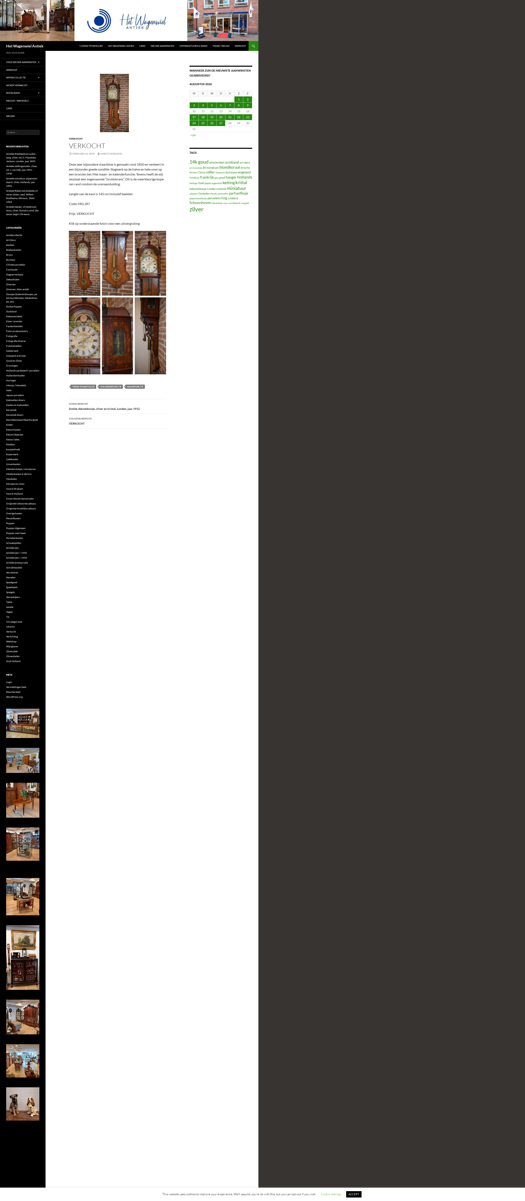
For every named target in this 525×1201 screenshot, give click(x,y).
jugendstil (217, 183)
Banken (10, 244)
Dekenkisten (12, 279)
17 (194, 117)
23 (247, 117)
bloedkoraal (229, 167)
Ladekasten (12, 459)
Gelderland (12, 350)
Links (142, 46)
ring (224, 198)
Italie (8, 390)
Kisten (9, 424)
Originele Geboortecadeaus (21, 503)
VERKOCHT (80, 421)
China (201, 172)
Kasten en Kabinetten (17, 405)
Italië (201, 183)
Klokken (10, 444)
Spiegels (10, 592)
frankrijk (207, 177)
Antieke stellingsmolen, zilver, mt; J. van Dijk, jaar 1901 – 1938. (22, 170)
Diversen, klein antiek (17, 289)
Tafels (9, 602)
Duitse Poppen (14, 306)
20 (221, 117)
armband (232, 162)
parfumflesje (238, 193)
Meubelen (11, 478)
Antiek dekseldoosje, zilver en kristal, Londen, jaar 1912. (104, 406)
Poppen (10, 523)
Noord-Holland (14, 493)
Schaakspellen (13, 542)
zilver (196, 209)
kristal (241, 182)
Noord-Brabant (14, 488)
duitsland (231, 172)
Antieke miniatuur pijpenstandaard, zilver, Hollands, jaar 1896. (22, 182)
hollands (244, 176)
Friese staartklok (83, 386)
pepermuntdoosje (198, 198)
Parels (213, 193)
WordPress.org (14, 696)
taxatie (9, 607)
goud (222, 177)
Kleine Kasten (13, 429)
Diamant (220, 172)
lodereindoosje (198, 188)
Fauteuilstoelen (14, 326)
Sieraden (11, 577)
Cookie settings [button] (331, 1194)
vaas (225, 203)
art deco (245, 162)
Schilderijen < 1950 (16, 557)
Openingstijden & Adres (193, 46)
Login (9, 682)
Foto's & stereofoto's (17, 331)
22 (238, 117)
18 (203, 117)
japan (208, 183)
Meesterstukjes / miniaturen (21, 469)
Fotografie (11, 336)
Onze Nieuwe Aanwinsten (21, 62)
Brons (9, 254)
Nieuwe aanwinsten (162, 46)
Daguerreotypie (14, 274)
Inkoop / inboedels (17, 100)
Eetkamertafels (14, 316)
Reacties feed (13, 691)
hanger (231, 177)
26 (211, 123)
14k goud (199, 162)
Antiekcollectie (16, 77)
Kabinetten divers (15, 400)
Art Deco (11, 240)
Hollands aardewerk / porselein (22, 370)
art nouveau (195, 167)
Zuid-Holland (13, 661)
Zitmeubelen (13, 656)
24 (194, 123)
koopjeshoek (13, 449)
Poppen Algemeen (16, 528)
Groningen (12, 365)
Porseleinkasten (14, 538)
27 (221, 123)
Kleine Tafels (12, 439)
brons (193, 172)
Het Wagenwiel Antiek (24, 46)
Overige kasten (14, 513)
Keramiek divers (14, 414)
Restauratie (13, 93)
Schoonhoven (200, 202)
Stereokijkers (13, 597)
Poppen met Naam (16, 533)
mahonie (221, 188)
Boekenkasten (13, 249)
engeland (244, 172)
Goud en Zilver (14, 360)
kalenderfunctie (110, 386)
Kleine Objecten (14, 434)
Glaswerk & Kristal (16, 355)
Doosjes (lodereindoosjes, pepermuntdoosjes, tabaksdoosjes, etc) (22, 298)
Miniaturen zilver (15, 483)
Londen (211, 188)
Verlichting (12, 636)
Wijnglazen (12, 646)
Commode (11, 269)
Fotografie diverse (16, 341)
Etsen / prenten (14, 321)
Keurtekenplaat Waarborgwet (22, 419)
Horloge (193, 183)
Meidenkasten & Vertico (19, 474)
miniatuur (236, 188)
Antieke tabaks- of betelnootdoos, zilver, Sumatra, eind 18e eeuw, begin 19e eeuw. (22, 210)
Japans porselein (15, 395)
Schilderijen (12, 547)
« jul (193, 135)
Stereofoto (217, 203)
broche (245, 167)
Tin (8, 616)
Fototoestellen (14, 345)
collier (210, 172)
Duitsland (11, 311)
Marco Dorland (111, 153)
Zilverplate (12, 651)
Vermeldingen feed (16, 687)
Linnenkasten (13, 464)
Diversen (11, 284)
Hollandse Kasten (15, 375)
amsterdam (217, 162)
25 (203, 123)
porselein (214, 198)
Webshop (240, 46)
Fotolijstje (194, 177)
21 (230, 117)
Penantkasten (13, 518)
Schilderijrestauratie (17, 562)
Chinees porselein (15, 264)
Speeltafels (12, 587)
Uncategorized (14, 621)
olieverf (193, 193)
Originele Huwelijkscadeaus (21, 508)
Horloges (11, 380)
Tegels (9, 611)
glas (217, 177)
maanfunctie (135, 386)
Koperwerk (12, 454)
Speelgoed (11, 582)
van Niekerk (234, 203)
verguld (245, 203)
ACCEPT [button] (354, 1194)
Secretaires (12, 572)
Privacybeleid (221, 46)
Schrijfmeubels (14, 567)
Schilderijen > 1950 (16, 552)
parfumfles (223, 193)
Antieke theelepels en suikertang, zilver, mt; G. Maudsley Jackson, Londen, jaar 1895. (21, 157)
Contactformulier (91, 46)
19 (211, 117)
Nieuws (10, 116)
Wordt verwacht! (17, 85)
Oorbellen (204, 193)
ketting (229, 182)
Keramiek (11, 409)
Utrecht (10, 626)
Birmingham (211, 167)
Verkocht (76, 138)
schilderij (233, 198)
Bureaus (10, 259)
